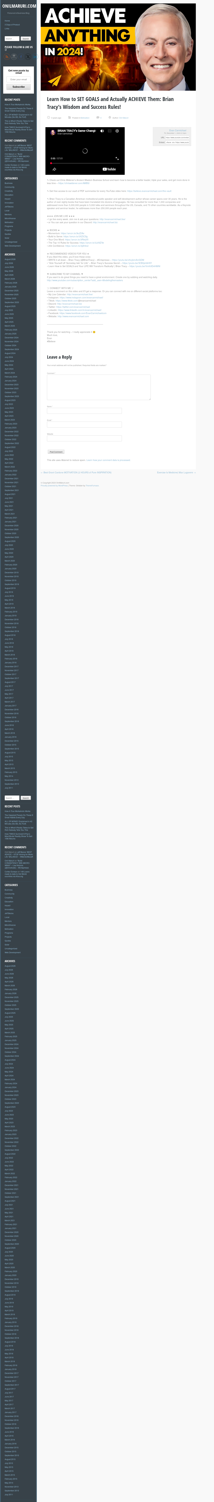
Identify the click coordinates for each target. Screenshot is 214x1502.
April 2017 (9, 697)
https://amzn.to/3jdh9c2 (77, 245)
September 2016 (12, 721)
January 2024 (10, 380)
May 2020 (9, 552)
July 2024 (9, 357)
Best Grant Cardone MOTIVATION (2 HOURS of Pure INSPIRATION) (76, 472)
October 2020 (10, 533)
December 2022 (11, 431)
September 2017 (12, 678)
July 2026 (9, 263)
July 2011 (9, 787)
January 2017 (10, 705)
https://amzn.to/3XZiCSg (75, 236)
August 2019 (10, 588)
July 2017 (9, 686)
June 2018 (9, 643)
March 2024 (10, 372)
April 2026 (9, 274)
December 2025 (11, 290)
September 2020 (12, 537)
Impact (7, 198)
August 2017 (10, 682)
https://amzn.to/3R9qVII (76, 239)
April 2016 (9, 729)
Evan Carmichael (177, 130)
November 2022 (11, 435)
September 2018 (12, 631)
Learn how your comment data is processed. (108, 460)
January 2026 (10, 286)
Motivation (9, 222)
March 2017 (10, 701)
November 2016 (11, 713)
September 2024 (12, 349)
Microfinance (10, 218)
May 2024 (9, 365)
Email (49, 420)
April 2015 (9, 764)
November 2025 (11, 294)
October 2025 (10, 298)
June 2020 (9, 549)
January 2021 (10, 521)
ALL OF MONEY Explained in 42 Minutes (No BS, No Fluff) (18, 115)
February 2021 (11, 517)
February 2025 (11, 329)
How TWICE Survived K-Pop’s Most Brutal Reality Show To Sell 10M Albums (18, 129)
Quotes (8, 234)
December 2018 (11, 619)
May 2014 (9, 776)
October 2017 (10, 674)
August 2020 (10, 541)
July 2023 (9, 404)
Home (7, 20)
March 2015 (10, 768)
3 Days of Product (12, 24)
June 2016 (9, 725)
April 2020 (9, 556)
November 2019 (11, 576)
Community (9, 187)
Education (9, 194)
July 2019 (9, 592)
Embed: (162, 142)
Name (50, 406)
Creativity (9, 191)
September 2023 (12, 396)
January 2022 (10, 474)
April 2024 (9, 368)
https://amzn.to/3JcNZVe (92, 242)
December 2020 (11, 525)
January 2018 (10, 662)
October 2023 (10, 392)
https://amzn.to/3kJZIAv (72, 233)
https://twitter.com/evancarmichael (73, 306)
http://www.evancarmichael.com (73, 316)
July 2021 (9, 498)
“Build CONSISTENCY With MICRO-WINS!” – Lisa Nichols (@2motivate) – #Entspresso (17, 157)
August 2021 (10, 494)
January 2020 (10, 568)
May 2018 (9, 646)
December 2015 (11, 740)
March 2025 (10, 325)
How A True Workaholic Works (17, 104)
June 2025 (9, 314)
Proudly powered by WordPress (54, 485)
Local (7, 210)
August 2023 (10, 400)
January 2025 (10, 333)
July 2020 (9, 545)
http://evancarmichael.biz (105, 222)
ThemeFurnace (92, 485)
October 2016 (10, 717)
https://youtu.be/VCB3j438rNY (137, 263)
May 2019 (9, 599)
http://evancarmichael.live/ (112, 219)
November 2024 (11, 341)
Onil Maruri (9, 154)
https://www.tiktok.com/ (67, 300)
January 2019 (10, 615)
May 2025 (9, 318)
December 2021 (11, 478)
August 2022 (10, 447)
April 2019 (9, 603)
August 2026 (10, 259)
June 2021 (9, 502)
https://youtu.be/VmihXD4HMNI (144, 266)
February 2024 (11, 376)
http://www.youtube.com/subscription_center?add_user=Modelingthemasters (85, 280)
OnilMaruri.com (19, 6)
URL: (163, 137)
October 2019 (10, 580)
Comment (51, 373)
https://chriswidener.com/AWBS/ (74, 183)
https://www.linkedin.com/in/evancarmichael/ (80, 310)
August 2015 (10, 752)
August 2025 (10, 306)
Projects (8, 230)
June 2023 (9, 408)
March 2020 (10, 560)
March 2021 (10, 513)
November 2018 (11, 623)
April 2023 (9, 415)
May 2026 (9, 271)
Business (9, 183)
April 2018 (9, 650)
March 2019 (10, 607)
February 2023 (11, 423)
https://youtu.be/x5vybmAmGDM (128, 259)
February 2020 (11, 564)
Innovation (9, 202)
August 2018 (10, 635)
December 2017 (11, 666)
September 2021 (12, 490)
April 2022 (9, 462)
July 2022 (9, 451)
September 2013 (12, 783)
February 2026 (11, 282)
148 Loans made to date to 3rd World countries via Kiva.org (17, 167)
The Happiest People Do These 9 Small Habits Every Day (19, 109)
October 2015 (10, 744)
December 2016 (11, 709)
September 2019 (12, 584)
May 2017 (9, 693)
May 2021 (9, 505)
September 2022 (12, 443)
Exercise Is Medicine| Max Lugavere (176, 472)
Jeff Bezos (9, 206)
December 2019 (11, 572)
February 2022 (11, 470)
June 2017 (9, 690)
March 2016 (10, 733)
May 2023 (9, 412)
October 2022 (10, 439)
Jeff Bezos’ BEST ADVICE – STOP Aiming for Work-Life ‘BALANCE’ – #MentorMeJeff (19, 147)
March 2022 (10, 466)
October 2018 (10, 627)
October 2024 (10, 345)
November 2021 (11, 482)
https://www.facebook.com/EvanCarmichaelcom (83, 313)
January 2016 (10, 736)
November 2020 (11, 529)
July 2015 (9, 756)
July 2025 (9, 310)
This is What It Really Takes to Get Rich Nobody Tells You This (19, 122)
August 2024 (10, 353)
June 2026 (9, 267)
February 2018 (11, 658)
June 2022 (9, 455)
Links (7, 28)
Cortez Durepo (11, 165)
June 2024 (9, 361)
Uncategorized (11, 241)
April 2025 (9, 321)
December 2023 (11, 384)
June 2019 (9, 596)
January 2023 (10, 427)
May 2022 (9, 458)
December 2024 (11, 337)
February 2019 (11, 611)
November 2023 (11, 388)
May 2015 (9, 760)
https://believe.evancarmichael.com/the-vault (149, 190)
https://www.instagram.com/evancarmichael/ (81, 297)
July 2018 (9, 639)
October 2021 (10, 486)
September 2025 (12, 302)
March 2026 (10, 278)
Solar (7, 237)
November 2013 (11, 780)
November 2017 (11, 670)
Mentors (8, 214)
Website (50, 434)
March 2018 (10, 654)
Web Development (13, 245)
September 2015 (12, 748)
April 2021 (9, 509)
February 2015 (11, 772)
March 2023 (10, 419)
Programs (9, 226)
